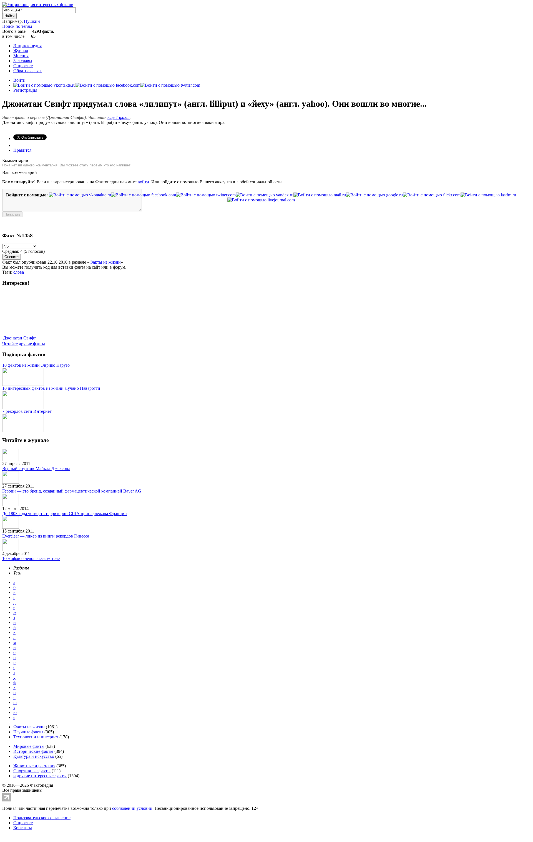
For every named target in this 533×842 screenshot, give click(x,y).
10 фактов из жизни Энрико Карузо (36, 365)
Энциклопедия (27, 45)
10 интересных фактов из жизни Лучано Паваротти (51, 388)
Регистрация (25, 90)
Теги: (7, 272)
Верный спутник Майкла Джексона (36, 468)
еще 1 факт (118, 117)
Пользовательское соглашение (42, 817)
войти (143, 181)
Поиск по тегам (17, 26)
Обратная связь (27, 70)
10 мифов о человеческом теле (31, 558)
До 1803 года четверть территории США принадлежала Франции (64, 513)
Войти (19, 80)
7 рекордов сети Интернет (27, 411)
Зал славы (22, 60)
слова (18, 272)
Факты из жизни (105, 262)
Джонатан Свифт (19, 338)
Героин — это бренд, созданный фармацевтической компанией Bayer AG (71, 491)
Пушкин (32, 21)
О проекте (23, 65)
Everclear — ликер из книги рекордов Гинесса (45, 536)
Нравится (22, 150)
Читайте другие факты (23, 343)
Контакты (22, 827)
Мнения (21, 55)
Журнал (20, 50)
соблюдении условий (132, 808)
